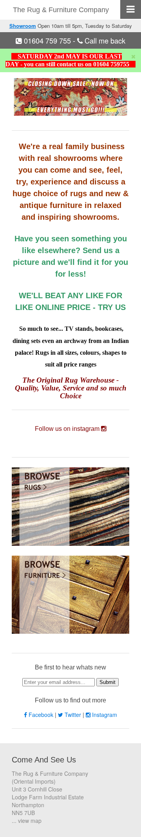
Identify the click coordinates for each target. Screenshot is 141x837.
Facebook (41, 714)
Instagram (103, 714)
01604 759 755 (47, 40)
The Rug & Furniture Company (61, 10)
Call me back (104, 40)
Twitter (73, 714)
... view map (27, 820)
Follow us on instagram (68, 428)
